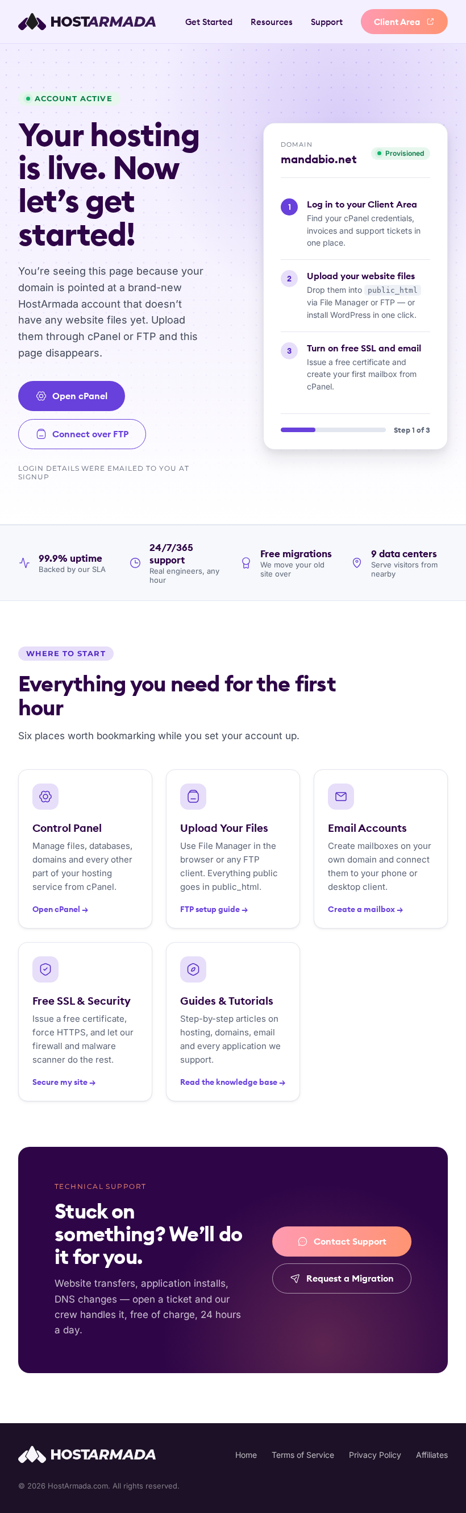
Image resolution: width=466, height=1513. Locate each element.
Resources (272, 21)
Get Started (208, 21)
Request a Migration (350, 1278)
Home (246, 1455)
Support (327, 21)
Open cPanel (79, 395)
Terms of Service (303, 1455)
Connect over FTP (90, 434)
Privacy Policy (375, 1455)
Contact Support (350, 1241)
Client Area (397, 21)
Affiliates (432, 1455)
